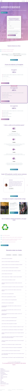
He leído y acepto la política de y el (13, 33)
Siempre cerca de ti (3, 382)
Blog (1, 380)
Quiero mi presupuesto (5, 245)
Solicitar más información (12, 212)
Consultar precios (4, 12)
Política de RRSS (9, 390)
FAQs (1, 379)
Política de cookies (13, 389)
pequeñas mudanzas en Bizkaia (17, 55)
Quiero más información (12, 35)
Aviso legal (9, 389)
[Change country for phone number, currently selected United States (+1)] (8, 26)
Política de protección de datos (20, 389)
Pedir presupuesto (3, 373)
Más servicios (2, 372)
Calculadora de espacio (3, 374)
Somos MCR (2, 381)
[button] (27, 185)
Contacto (1, 375)
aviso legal (15, 33)
